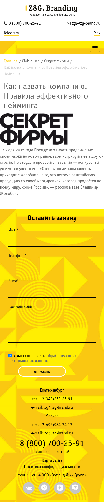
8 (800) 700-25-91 (25, 23)
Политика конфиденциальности (52, 467)
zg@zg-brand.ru (86, 23)
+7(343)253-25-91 (56, 399)
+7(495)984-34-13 (56, 425)
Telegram (11, 33)
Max (97, 33)
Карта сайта (52, 461)
